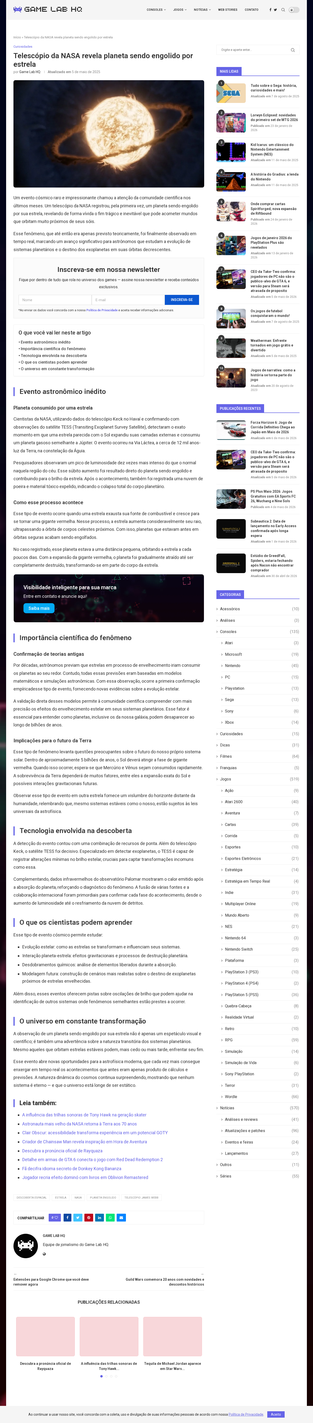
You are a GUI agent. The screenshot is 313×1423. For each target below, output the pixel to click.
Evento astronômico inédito (46, 342)
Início (17, 37)
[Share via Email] (121, 1218)
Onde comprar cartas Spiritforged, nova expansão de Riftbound (274, 208)
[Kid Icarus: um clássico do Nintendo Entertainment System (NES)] (231, 152)
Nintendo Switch (262, 949)
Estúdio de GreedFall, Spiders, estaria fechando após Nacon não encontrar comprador (272, 563)
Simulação (262, 1051)
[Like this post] (56, 1218)
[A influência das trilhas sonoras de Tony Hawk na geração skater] (109, 1336)
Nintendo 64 (262, 938)
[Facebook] (270, 10)
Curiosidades (259, 734)
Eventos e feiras (262, 1142)
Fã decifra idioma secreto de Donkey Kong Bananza (71, 1168)
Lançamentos (262, 1153)
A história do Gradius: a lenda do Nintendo (275, 176)
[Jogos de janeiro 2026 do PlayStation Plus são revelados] (231, 245)
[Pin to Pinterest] (88, 1218)
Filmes (259, 756)
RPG (262, 1040)
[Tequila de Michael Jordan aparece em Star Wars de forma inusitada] (172, 1336)
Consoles (155, 9)
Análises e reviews (262, 1119)
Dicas (259, 745)
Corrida (262, 836)
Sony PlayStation (262, 1074)
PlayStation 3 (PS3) (262, 972)
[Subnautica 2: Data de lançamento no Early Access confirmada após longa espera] (231, 529)
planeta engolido (103, 1197)
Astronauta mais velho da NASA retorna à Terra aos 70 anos (79, 1123)
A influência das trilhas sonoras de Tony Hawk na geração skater (84, 1114)
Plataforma (262, 960)
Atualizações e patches (262, 1130)
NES (262, 926)
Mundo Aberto (262, 915)
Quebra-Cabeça (262, 1006)
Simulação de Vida (262, 1062)
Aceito (276, 1414)
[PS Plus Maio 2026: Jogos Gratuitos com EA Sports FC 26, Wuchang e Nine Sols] (231, 499)
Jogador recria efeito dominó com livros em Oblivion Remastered (85, 1177)
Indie (262, 892)
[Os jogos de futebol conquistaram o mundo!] (231, 318)
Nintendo (262, 665)
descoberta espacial (32, 1197)
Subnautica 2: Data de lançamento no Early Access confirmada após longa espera (273, 528)
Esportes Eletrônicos (262, 858)
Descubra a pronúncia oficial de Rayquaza (62, 1150)
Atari (262, 643)
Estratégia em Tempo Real (262, 881)
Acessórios (259, 609)
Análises (259, 620)
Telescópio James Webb (141, 1197)
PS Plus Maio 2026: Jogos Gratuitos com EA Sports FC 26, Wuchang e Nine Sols (273, 496)
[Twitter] (275, 10)
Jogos (178, 9)
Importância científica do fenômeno (53, 348)
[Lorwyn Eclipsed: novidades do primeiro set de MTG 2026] (231, 123)
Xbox (262, 722)
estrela (60, 1197)
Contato (251, 9)
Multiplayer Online (262, 903)
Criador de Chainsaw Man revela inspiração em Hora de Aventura (84, 1141)
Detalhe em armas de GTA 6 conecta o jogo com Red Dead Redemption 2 (92, 1159)
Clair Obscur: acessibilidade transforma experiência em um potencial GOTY (95, 1132)
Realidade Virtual (262, 1017)
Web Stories (227, 9)
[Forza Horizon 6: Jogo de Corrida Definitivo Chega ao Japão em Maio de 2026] (231, 430)
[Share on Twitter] (77, 1218)
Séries (259, 1176)
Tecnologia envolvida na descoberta (54, 355)
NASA (78, 1197)
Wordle (262, 1096)
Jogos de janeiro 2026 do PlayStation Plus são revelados (271, 242)
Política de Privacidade (102, 310)
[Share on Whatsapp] (110, 1218)
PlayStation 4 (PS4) (262, 983)
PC (262, 677)
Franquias (259, 768)
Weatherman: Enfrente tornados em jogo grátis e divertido (272, 345)
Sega (262, 699)
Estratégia (262, 869)
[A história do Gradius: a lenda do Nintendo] (231, 182)
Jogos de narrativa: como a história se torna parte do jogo (273, 375)
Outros (259, 1164)
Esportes (262, 847)
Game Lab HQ (29, 72)
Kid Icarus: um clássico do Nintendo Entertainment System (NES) (272, 149)
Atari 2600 (262, 802)
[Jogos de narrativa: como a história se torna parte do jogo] (231, 378)
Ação (262, 790)
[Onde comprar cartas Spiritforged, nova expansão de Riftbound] (231, 211)
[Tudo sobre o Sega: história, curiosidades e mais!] (231, 93)
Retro (262, 1028)
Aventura (262, 813)
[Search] (283, 10)
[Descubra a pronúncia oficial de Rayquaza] (45, 1336)
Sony (262, 711)
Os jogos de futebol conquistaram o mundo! (270, 313)
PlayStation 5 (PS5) (262, 994)
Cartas (262, 824)
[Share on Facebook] (67, 1218)
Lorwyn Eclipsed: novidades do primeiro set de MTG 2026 (274, 117)
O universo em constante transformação (57, 369)
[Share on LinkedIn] (99, 1218)
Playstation (262, 688)
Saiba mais (39, 608)
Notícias (201, 9)
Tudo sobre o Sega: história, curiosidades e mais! (274, 88)
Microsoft (262, 654)
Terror (262, 1085)
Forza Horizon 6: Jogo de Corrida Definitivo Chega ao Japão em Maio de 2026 (273, 427)
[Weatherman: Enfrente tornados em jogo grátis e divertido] (231, 348)
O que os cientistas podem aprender (54, 362)
